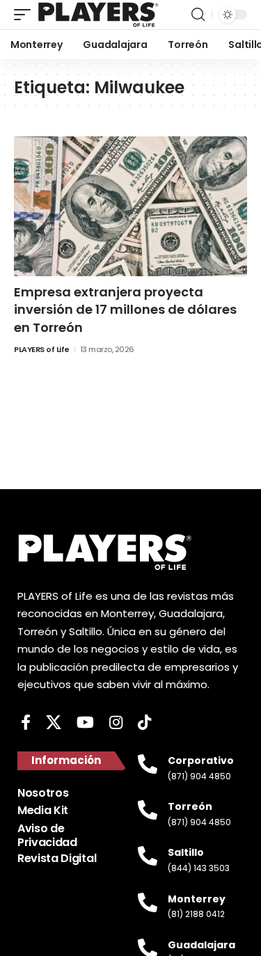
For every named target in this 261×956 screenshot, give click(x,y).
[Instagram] (116, 723)
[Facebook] (25, 723)
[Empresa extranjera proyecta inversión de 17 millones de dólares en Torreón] (130, 206)
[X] (53, 723)
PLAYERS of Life (42, 349)
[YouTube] (85, 723)
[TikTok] (144, 723)
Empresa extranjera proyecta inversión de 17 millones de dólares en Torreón (125, 309)
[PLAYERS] (98, 14)
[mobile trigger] (26, 14)
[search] (198, 14)
